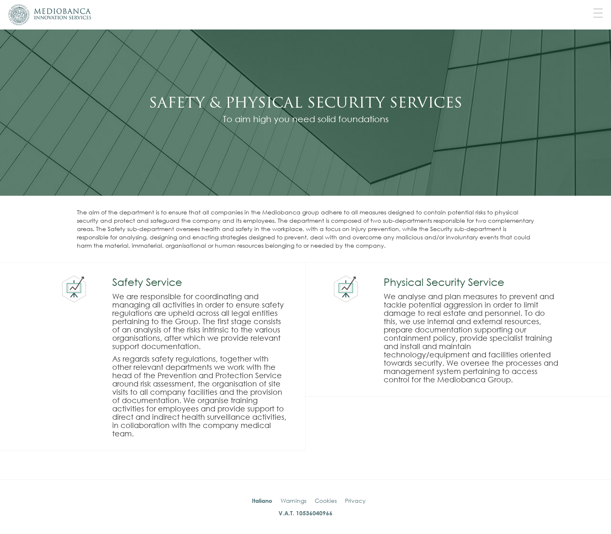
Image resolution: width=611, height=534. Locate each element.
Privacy (355, 500)
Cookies (326, 500)
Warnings (293, 500)
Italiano (262, 500)
